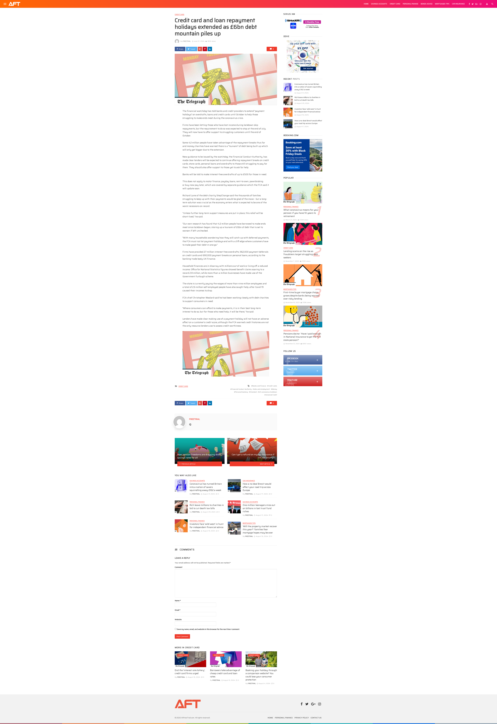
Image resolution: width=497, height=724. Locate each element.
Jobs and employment (262, 389)
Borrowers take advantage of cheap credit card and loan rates (225, 673)
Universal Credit (271, 395)
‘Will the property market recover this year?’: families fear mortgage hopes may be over (260, 529)
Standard (253, 392)
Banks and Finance (259, 386)
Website (178, 619)
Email (177, 610)
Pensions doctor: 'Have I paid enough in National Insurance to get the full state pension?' (302, 337)
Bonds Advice (426, 3)
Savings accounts (379, 3)
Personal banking (241, 392)
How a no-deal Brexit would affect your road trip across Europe (257, 487)
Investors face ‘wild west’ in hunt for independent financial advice (207, 525)
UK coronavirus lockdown (268, 392)
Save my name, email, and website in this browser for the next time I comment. (208, 629)
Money (274, 389)
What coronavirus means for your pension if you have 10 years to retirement (301, 213)
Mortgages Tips (442, 3)
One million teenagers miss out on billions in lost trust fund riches (259, 508)
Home (366, 3)
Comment (178, 567)
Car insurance (458, 3)
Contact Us (316, 717)
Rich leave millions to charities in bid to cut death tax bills (207, 507)
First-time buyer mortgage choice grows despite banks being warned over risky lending (301, 295)
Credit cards (272, 386)
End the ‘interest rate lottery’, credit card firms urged (190, 672)
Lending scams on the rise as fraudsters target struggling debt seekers (300, 254)
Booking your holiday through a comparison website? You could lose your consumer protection (261, 675)
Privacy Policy (301, 717)
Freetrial (187, 41)
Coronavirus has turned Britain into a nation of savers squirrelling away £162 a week (206, 487)
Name (178, 600)
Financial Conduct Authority (242, 389)
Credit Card (395, 3)
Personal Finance (410, 3)
